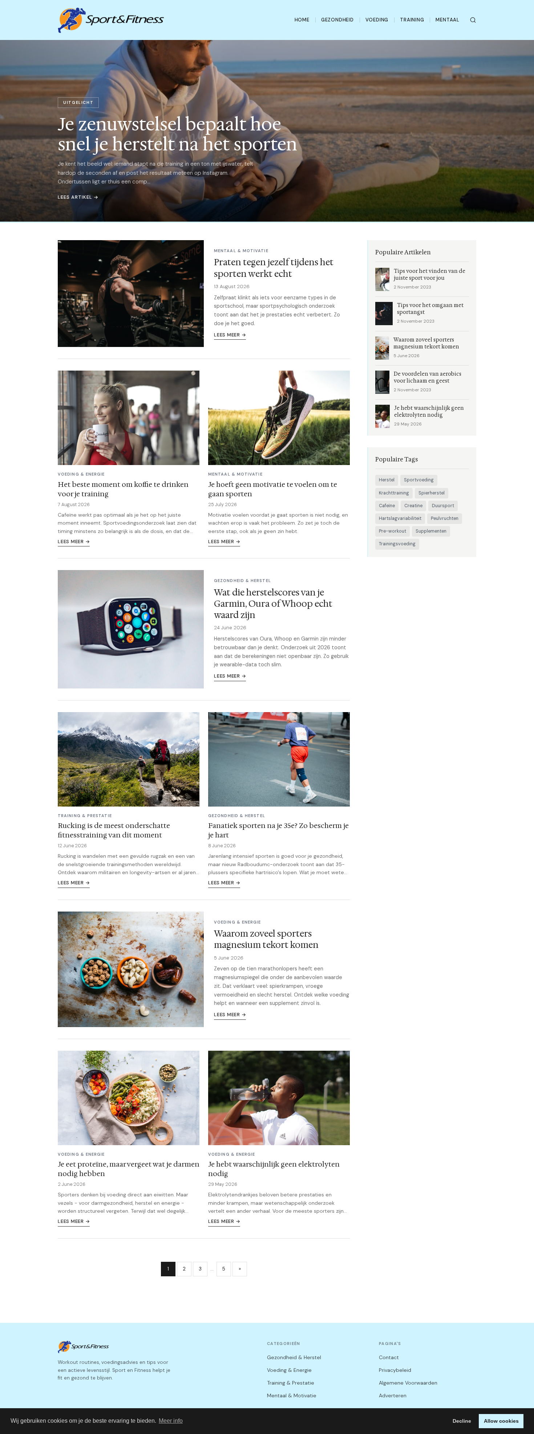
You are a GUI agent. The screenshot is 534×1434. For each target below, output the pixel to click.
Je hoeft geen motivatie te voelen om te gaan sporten (272, 489)
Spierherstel (431, 493)
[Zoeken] (473, 20)
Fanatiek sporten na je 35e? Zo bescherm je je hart (278, 830)
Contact (389, 1357)
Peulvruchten (444, 518)
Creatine (413, 506)
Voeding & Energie (289, 1370)
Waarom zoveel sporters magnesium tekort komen (266, 939)
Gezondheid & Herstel (294, 1357)
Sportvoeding (419, 480)
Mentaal (448, 20)
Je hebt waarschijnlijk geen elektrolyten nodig (274, 1168)
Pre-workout (392, 531)
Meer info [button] (171, 1421)
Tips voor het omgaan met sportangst (430, 309)
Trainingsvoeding (397, 544)
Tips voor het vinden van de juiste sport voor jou (429, 275)
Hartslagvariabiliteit (400, 518)
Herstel (387, 480)
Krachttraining (394, 493)
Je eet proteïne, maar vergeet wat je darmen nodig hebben (128, 1168)
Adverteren (392, 1395)
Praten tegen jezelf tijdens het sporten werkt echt (273, 267)
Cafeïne (387, 506)
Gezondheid (337, 20)
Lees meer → (230, 335)
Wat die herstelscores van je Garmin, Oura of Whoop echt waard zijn (273, 604)
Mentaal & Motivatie (291, 1395)
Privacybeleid (395, 1370)
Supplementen (431, 531)
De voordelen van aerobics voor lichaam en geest (427, 377)
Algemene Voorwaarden (408, 1383)
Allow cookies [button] (501, 1421)
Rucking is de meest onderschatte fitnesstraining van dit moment (114, 830)
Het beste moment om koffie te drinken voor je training (123, 489)
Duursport (443, 506)
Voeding (377, 20)
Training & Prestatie (290, 1383)
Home (302, 20)
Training (412, 20)
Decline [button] (462, 1421)
